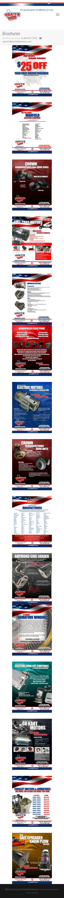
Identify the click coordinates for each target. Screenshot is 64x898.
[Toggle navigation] (57, 14)
